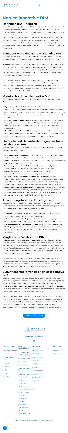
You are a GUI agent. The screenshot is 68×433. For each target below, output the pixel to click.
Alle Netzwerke (38, 350)
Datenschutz (58, 354)
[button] (39, 6)
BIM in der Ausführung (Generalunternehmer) (25, 386)
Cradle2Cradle (38, 357)
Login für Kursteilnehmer (24, 412)
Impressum (58, 350)
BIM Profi (22, 380)
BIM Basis (22, 361)
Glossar (6, 363)
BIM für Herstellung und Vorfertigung (25, 404)
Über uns (7, 366)
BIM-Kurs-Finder (25, 358)
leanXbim (36, 367)
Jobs (5, 370)
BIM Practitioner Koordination (25, 375)
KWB (35, 364)
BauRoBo (36, 354)
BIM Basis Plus (24, 365)
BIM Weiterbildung (10, 350)
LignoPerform (38, 371)
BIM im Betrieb (24, 392)
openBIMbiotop (38, 377)
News (6, 354)
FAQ (5, 373)
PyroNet (36, 381)
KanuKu (36, 360)
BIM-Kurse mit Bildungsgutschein (25, 353)
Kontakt (6, 377)
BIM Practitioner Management (25, 369)
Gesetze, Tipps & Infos (9, 358)
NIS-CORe (36, 374)
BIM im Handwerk (23, 397)
